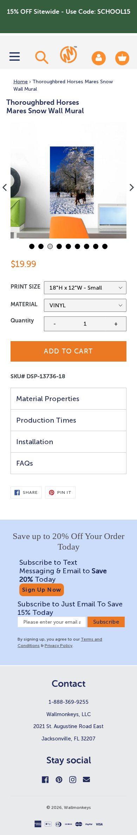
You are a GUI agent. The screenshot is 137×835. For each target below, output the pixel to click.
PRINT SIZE (25, 286)
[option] (68, 180)
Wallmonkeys (77, 807)
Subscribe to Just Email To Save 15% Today (70, 608)
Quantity (22, 320)
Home (20, 82)
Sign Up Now (41, 589)
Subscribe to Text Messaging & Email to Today (63, 570)
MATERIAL (24, 304)
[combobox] (40, 57)
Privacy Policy (58, 645)
